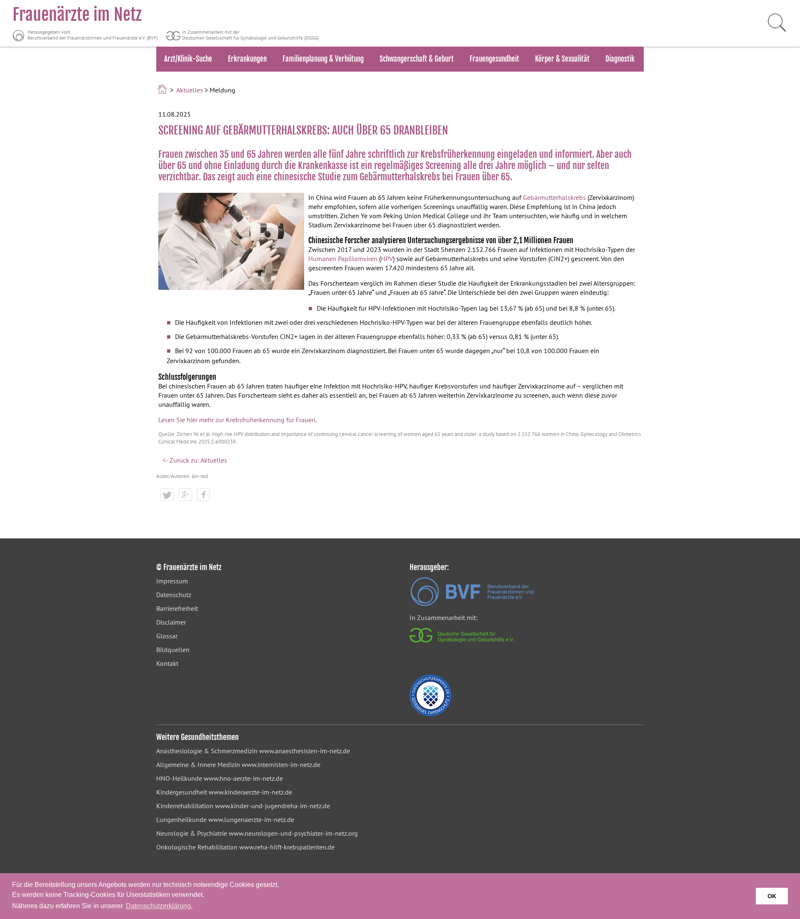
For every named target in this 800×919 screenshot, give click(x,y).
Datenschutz (173, 594)
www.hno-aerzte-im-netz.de (243, 778)
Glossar (167, 636)
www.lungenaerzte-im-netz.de (251, 819)
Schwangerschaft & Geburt (417, 59)
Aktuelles (189, 90)
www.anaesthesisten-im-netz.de (304, 751)
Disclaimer (171, 622)
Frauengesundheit (494, 59)
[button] (167, 495)
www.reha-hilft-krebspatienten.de (287, 847)
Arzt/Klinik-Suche (188, 59)
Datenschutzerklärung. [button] (159, 905)
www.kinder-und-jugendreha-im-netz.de (272, 806)
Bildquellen (173, 649)
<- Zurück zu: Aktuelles (194, 460)
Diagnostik (620, 59)
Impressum (172, 581)
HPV (387, 258)
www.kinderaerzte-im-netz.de (250, 792)
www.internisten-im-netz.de (281, 764)
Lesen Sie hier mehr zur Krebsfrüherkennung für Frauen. (237, 420)
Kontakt (167, 663)
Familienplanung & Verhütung (323, 59)
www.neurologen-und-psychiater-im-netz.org (293, 833)
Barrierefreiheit (177, 608)
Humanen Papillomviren (343, 258)
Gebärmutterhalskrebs (554, 197)
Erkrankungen (247, 59)
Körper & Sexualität (562, 59)
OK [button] (772, 896)
